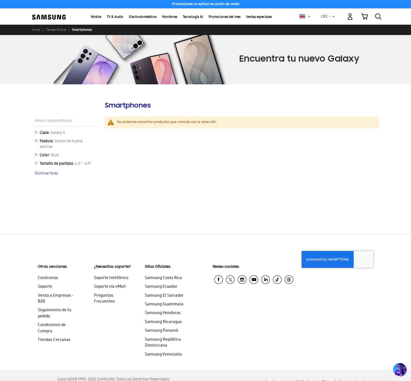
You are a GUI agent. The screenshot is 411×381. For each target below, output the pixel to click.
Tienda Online (56, 29)
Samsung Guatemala (164, 304)
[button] (309, 16)
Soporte (45, 287)
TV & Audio (115, 17)
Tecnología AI (193, 17)
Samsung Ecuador (161, 287)
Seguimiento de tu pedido (54, 313)
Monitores (169, 17)
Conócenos (48, 278)
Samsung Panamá (161, 330)
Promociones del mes (224, 17)
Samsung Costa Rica (163, 278)
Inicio (36, 29)
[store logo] (49, 13)
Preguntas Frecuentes (104, 298)
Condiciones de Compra (52, 328)
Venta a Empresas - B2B (56, 298)
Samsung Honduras (163, 313)
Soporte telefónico (111, 278)
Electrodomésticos (143, 17)
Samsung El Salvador (164, 295)
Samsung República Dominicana (163, 342)
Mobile (96, 17)
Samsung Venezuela (163, 354)
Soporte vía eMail (110, 287)
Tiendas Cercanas (54, 340)
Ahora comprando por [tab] (54, 121)
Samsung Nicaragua (163, 322)
